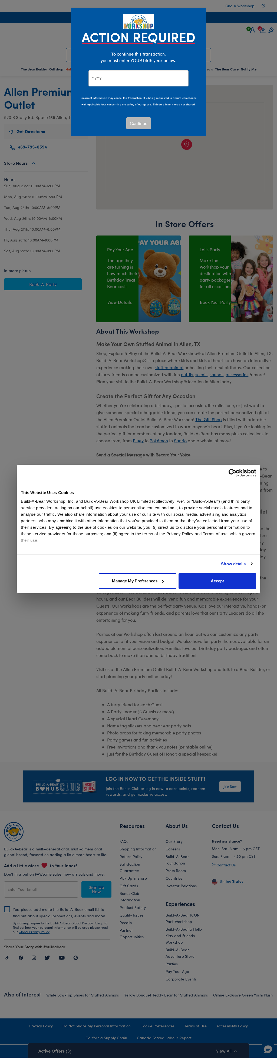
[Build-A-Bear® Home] (138, 21)
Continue (138, 123)
